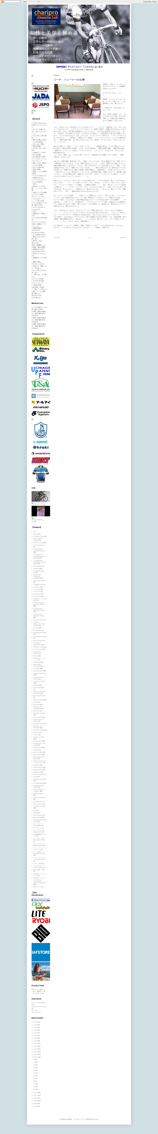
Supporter (36, 772)
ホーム (90, 237)
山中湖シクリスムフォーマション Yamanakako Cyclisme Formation (39, 880)
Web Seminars (38, 815)
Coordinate (36, 594)
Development (37, 630)
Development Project (39, 632)
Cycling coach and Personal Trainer (39, 603)
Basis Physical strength (37, 539)
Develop (36, 628)
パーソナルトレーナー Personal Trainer (39, 858)
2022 (35, 1033)
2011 (35, 1095)
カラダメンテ (37, 828)
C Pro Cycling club (39, 545)
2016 (35, 1049)
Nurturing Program (39, 713)
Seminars (36, 765)
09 (34, 1068)
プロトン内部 (37, 863)
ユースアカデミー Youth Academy (38, 866)
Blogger (96, 1119)
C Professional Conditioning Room (39, 549)
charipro (36, 568)
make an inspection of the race (39, 692)
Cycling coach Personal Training (39, 615)
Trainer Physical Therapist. (38, 790)
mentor (35, 702)
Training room (37, 801)
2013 (35, 1057)
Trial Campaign (38, 804)
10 (34, 1065)
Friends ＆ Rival (38, 647)
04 (34, 1081)
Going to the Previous (37, 652)
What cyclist (37, 817)
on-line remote (37, 717)
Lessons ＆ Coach (39, 681)
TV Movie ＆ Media (39, 806)
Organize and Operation (37, 726)
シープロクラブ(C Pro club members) (39, 839)
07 (34, 1073)
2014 (35, 1054)
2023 (35, 1030)
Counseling (37, 596)
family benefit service (39, 636)
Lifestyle (36, 685)
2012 (35, 1093)
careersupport (37, 566)
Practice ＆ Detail (38, 737)
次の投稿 (57, 237)
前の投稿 (123, 237)
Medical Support (38, 700)
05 (34, 1078)
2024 (35, 1027)
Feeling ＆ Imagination (37, 643)
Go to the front (37, 649)
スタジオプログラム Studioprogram (39, 844)
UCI (34, 810)
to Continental (37, 783)
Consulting (36, 589)
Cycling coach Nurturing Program (39, 609)
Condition (36, 587)
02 (34, 1086)
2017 (35, 1046)
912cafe (35, 534)
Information (36, 662)
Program (36, 750)
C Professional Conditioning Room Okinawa (39, 556)
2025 (35, 1025)
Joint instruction (38, 671)
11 (34, 1062)
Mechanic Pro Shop (39, 696)
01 (34, 1089)
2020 (35, 1038)
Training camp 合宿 (39, 797)
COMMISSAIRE (38, 584)
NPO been (36, 711)
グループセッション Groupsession (39, 831)
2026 (35, 1022)
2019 (35, 1041)
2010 (35, 1098)
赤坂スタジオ (37, 887)
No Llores (35, 1010)
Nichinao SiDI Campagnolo (37, 707)
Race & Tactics (38, 752)
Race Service (37, 754)
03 (34, 1084)
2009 (35, 1101)
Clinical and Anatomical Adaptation (37, 576)
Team (35, 777)
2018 (35, 1043)
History (35, 656)
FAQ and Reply (38, 641)
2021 (35, 1035)
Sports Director (38, 767)
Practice (35, 735)
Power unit (36, 732)
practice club (37, 741)
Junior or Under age (39, 673)
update (35, 813)
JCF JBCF (36, 668)
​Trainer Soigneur (38, 793)
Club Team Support (39, 580)
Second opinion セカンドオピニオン (39, 761)
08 (34, 1070)
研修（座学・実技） (39, 870)
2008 (35, 1103)
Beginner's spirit (38, 543)
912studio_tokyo (38, 536)
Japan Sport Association (37, 665)
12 (34, 1059)
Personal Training (39, 730)
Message (36, 704)
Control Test (37, 591)
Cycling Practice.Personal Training (38, 623)
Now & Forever (36, 1012)
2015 (35, 1052)
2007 (35, 1106)
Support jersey (37, 769)
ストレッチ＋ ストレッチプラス (39, 848)
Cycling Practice (38, 620)
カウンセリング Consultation (38, 824)
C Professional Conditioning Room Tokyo (39, 562)
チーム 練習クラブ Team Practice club (39, 852)
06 (34, 1076)
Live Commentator (39, 687)
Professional (37, 747)
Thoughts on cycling (39, 779)
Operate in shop (38, 723)
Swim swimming (38, 774)
